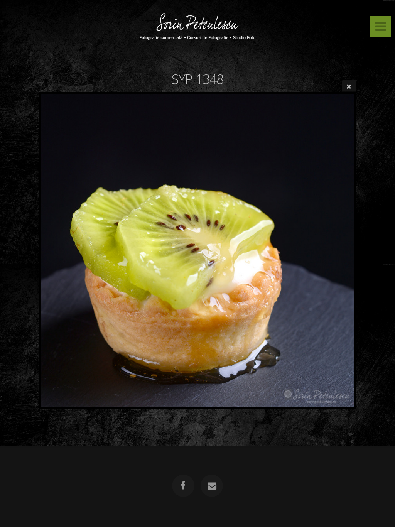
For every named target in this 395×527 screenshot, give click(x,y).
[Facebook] (183, 486)
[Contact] (212, 486)
